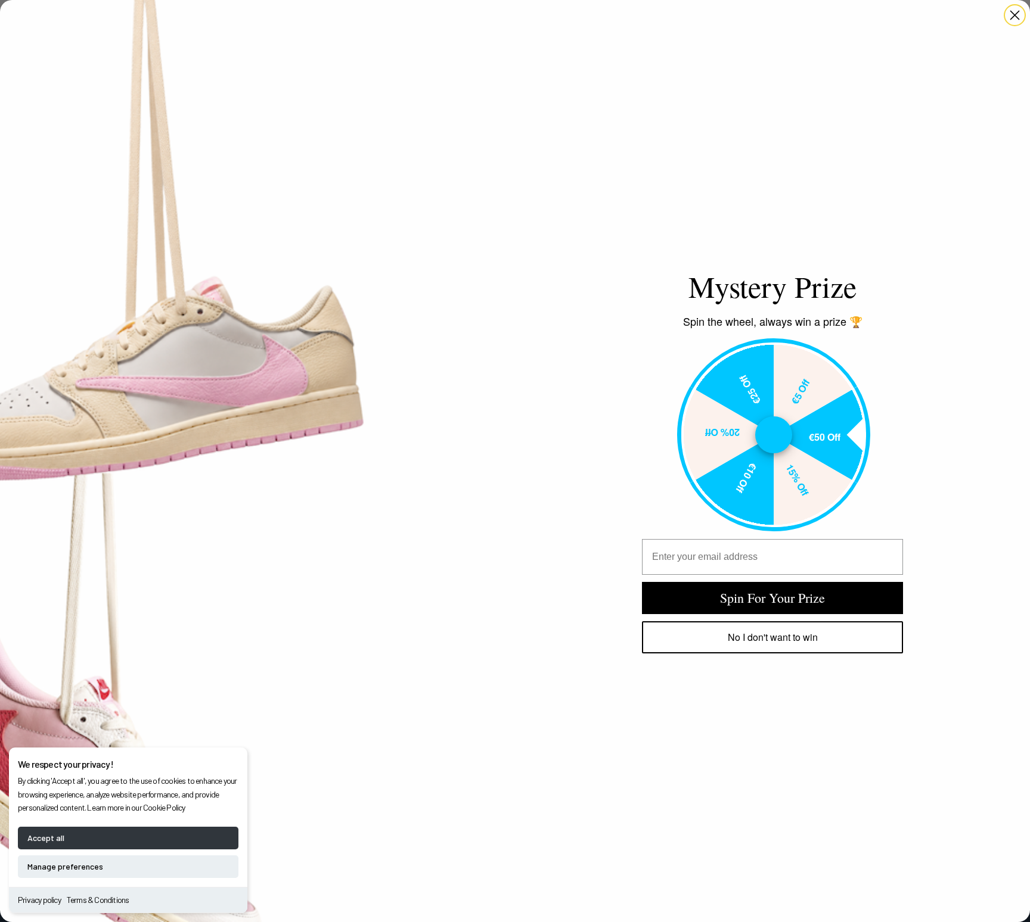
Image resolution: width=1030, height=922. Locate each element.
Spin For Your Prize (772, 597)
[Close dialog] (1014, 15)
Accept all (45, 838)
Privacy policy (39, 900)
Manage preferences (65, 866)
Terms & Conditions (98, 900)
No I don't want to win (773, 637)
